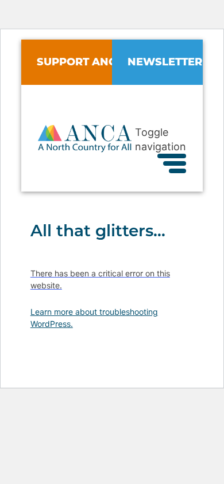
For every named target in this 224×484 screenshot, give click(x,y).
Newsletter (165, 62)
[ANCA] (85, 148)
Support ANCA (80, 62)
